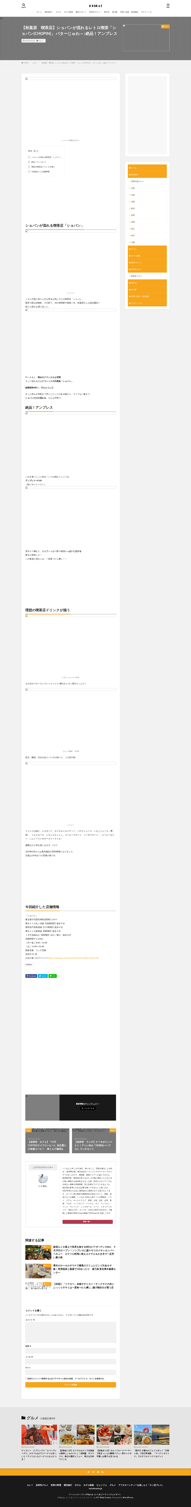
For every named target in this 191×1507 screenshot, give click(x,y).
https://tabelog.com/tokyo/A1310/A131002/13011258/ (73, 958)
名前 (28, 1346)
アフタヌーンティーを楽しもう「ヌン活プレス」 (141, 1485)
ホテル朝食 (68, 12)
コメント (30, 1320)
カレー (30, 1485)
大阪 (133, 188)
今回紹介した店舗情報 (39, 171)
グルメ (40, 41)
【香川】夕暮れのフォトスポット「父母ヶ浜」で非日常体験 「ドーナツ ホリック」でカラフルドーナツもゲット (151, 1453)
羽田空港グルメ (137, 181)
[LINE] (52, 976)
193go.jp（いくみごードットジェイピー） (103, 1494)
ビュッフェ (102, 1485)
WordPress (128, 1497)
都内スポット (81, 12)
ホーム (39, 12)
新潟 (133, 208)
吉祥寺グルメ (94, 12)
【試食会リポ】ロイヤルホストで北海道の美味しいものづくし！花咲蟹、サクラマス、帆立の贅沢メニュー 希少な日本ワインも (76, 1454)
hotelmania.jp (95, 1488)
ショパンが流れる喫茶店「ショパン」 (45, 157)
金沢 (133, 235)
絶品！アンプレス (37, 162)
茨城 (133, 222)
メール (29, 1357)
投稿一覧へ (87, 1221)
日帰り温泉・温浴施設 (129, 12)
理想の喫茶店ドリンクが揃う (41, 167)
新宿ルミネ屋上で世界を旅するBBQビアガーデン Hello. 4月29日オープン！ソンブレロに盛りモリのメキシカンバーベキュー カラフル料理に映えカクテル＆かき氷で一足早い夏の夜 (84, 1252)
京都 (133, 195)
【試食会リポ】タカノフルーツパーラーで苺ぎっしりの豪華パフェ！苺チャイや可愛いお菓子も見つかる (114, 1453)
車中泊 (106, 12)
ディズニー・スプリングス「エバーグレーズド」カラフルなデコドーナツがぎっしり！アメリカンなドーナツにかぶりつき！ (39, 1454)
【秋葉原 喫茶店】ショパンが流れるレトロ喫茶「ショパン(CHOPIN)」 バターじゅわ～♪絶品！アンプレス (78, 63)
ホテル (58, 12)
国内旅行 (48, 12)
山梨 (133, 242)
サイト (28, 1368)
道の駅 (114, 12)
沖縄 (133, 201)
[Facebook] (31, 976)
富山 (133, 229)
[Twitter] (43, 976)
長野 (133, 215)
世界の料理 (56, 1485)
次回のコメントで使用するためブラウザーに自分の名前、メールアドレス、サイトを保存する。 (66, 1378)
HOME (26, 63)
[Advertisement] (70, 197)
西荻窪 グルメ (136, 276)
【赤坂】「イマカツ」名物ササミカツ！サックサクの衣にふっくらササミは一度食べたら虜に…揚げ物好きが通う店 (83, 1285)
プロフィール (146, 12)
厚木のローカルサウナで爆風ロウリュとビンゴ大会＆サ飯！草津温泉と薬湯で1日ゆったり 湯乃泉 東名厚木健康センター (84, 1269)
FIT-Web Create (103, 1497)
